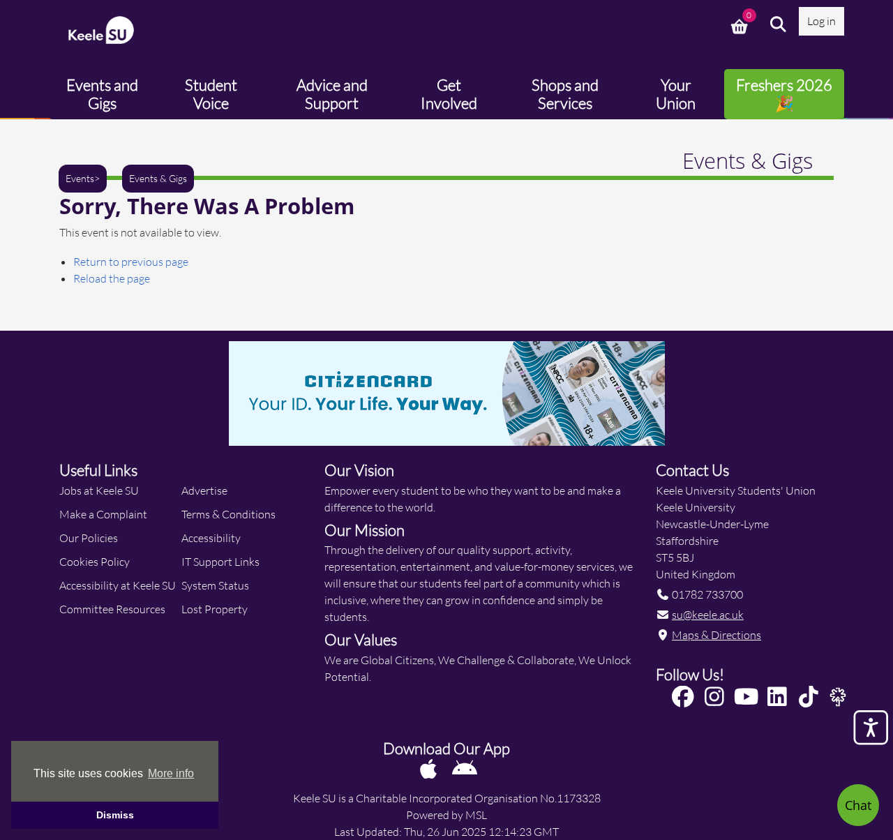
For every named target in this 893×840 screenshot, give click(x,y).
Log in (821, 20)
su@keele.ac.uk (708, 614)
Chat (858, 805)
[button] (778, 24)
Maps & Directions (716, 634)
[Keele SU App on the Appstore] (429, 768)
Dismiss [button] (115, 814)
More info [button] (171, 773)
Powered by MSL (446, 814)
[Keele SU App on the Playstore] (465, 768)
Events (80, 178)
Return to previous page (130, 261)
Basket (740, 24)
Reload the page (111, 278)
